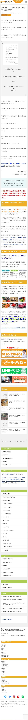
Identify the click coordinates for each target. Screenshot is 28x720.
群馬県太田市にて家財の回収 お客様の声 (17, 409)
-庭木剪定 (3, 672)
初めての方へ (3, 645)
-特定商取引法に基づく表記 (5, 683)
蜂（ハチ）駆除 (6, 500)
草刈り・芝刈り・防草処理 (9, 497)
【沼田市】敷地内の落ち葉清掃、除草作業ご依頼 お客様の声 (17, 416)
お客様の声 (4, 15)
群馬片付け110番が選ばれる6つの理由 (13, 244)
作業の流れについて (7, 562)
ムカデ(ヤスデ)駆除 (7, 513)
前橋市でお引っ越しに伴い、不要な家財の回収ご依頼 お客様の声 (17, 430)
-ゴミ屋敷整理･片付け (4, 664)
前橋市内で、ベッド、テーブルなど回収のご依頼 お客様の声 (17, 423)
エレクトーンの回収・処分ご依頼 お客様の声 (13, 608)
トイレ (21, 479)
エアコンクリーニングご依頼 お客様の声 (12, 599)
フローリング (5, 477)
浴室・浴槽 (12, 479)
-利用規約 (3, 680)
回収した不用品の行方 (8, 572)
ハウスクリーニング (8, 474)
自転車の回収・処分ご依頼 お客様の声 (12, 611)
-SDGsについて (3, 689)
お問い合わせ (3, 653)
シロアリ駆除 (6, 517)
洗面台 (17, 479)
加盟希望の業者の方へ (7, 619)
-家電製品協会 (3, 690)
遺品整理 (5, 461)
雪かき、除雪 (6, 540)
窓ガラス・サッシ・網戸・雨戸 (13, 481)
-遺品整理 (3, 662)
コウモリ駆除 (6, 527)
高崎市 (9, 15)
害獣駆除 (5, 523)
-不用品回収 (3, 661)
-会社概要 (3, 678)
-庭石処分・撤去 (4, 665)
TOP (13, 630)
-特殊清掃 (3, 668)
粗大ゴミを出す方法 (7, 587)
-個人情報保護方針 (4, 681)
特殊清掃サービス (7, 464)
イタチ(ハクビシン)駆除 (8, 530)
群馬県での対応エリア (8, 559)
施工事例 (2, 649)
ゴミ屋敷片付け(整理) (7, 458)
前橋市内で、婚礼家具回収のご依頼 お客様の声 (21, 441)
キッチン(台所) (17, 477)
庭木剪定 (5, 536)
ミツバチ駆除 (7, 510)
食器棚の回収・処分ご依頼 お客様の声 (12, 596)
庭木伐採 (5, 533)
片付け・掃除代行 (7, 451)
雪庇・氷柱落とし (8, 546)
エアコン (11, 477)
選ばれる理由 (3, 646)
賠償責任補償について (5, 655)
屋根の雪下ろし (7, 543)
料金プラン (5, 565)
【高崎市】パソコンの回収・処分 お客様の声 (17, 402)
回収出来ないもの (8, 575)
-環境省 (2, 687)
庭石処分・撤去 (6, 493)
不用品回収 (5, 455)
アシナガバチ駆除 (8, 503)
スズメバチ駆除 (7, 507)
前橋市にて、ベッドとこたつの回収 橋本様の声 (8, 441)
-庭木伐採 (3, 671)
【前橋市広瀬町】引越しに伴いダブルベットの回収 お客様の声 (17, 395)
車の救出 (6, 550)
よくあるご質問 (6, 568)
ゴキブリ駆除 (6, 520)
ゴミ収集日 (5, 584)
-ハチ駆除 (3, 669)
